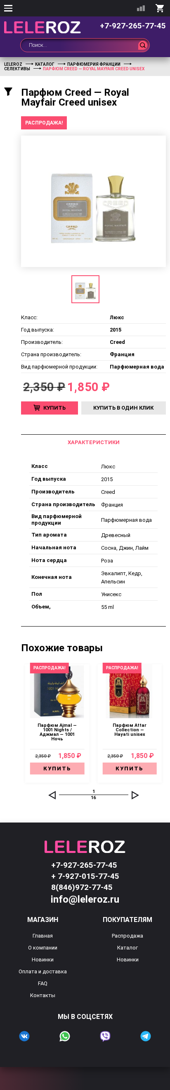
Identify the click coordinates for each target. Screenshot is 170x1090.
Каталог (127, 947)
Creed (108, 492)
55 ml (107, 607)
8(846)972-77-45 (82, 887)
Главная (43, 935)
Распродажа (127, 935)
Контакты (42, 995)
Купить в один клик (123, 408)
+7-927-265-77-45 (133, 26)
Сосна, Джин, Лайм (125, 548)
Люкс (108, 466)
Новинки (43, 959)
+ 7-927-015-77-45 (85, 876)
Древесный (115, 535)
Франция (112, 505)
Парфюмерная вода (126, 520)
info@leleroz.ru (85, 899)
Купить (54, 408)
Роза (107, 561)
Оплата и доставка (43, 971)
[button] (52, 795)
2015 (107, 479)
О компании (42, 947)
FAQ (42, 983)
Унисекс (111, 594)
